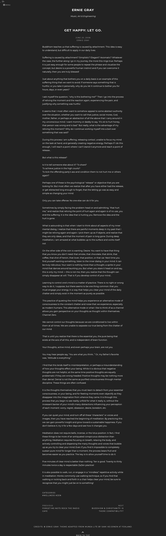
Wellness (49, 495)
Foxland (127, 527)
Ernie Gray (83, 10)
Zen (59, 495)
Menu (8, 5)
